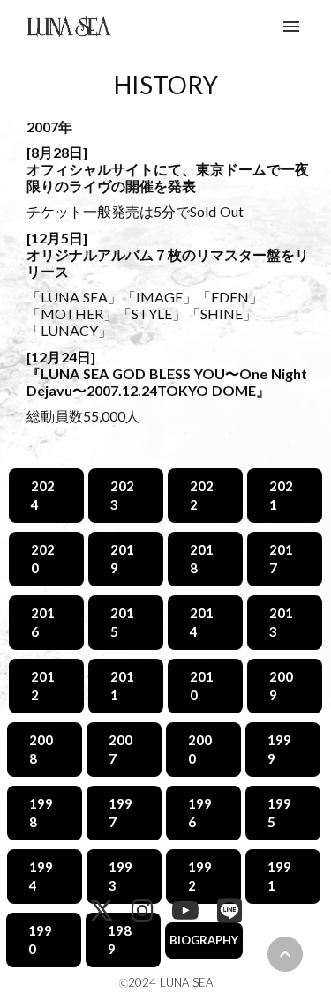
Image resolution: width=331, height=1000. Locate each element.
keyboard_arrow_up (285, 954)
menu (291, 26)
